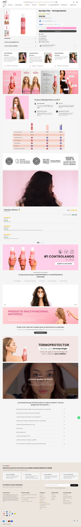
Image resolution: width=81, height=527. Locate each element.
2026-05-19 (6, 219)
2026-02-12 (6, 235)
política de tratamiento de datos (60, 487)
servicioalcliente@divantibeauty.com (29, 497)
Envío (40, 18)
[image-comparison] (40, 295)
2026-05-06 (6, 227)
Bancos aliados (59, 24)
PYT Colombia (7, 524)
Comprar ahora (58, 31)
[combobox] (40, 2)
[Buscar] (56, 2)
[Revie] (74, 214)
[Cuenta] (73, 2)
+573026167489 (25, 499)
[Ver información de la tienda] (75, 46)
